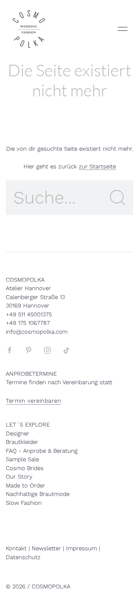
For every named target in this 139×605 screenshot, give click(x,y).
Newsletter (46, 548)
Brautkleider (22, 442)
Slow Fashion (24, 502)
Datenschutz (23, 557)
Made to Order (25, 485)
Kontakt (16, 548)
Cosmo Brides (25, 468)
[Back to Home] (29, 29)
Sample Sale (22, 459)
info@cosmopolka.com (37, 331)
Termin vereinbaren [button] (33, 400)
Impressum (81, 548)
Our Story (19, 476)
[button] (122, 29)
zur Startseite (97, 166)
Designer (17, 433)
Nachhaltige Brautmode (38, 494)
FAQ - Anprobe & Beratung (42, 450)
